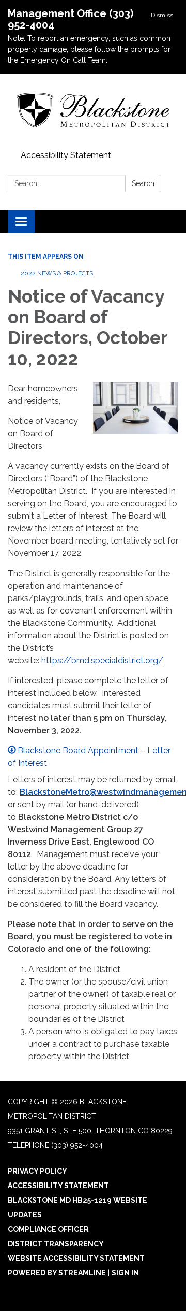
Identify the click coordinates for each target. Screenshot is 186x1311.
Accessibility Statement (66, 155)
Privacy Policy (37, 1171)
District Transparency (56, 1243)
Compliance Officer (48, 1229)
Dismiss (162, 15)
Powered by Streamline (57, 1273)
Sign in (125, 1273)
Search (143, 183)
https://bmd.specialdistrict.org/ (102, 660)
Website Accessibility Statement (76, 1258)
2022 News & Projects (57, 273)
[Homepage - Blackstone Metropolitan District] (93, 110)
